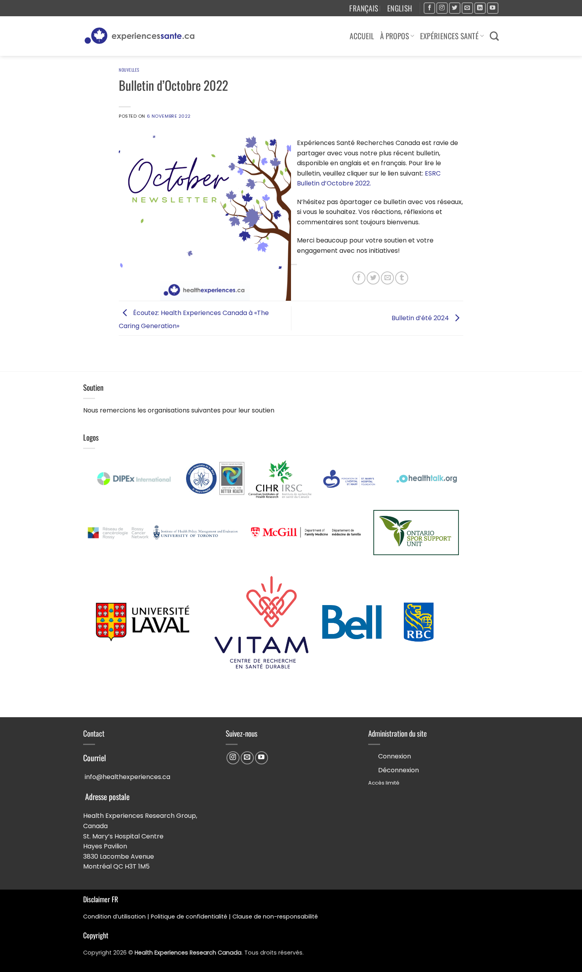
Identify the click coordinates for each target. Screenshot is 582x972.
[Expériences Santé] (143, 36)
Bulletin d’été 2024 (421, 318)
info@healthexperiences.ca (127, 776)
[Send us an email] (467, 8)
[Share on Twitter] (373, 278)
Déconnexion (398, 770)
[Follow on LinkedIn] (480, 8)
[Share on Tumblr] (401, 278)
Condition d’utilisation (114, 916)
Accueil (362, 36)
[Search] (494, 36)
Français (363, 8)
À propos (394, 36)
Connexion (394, 756)
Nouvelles (129, 70)
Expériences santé (449, 36)
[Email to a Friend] (387, 278)
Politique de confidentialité (189, 916)
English (400, 8)
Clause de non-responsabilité (275, 916)
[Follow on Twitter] (454, 8)
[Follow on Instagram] (442, 8)
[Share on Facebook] (358, 278)
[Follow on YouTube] (492, 8)
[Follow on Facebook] (429, 8)
